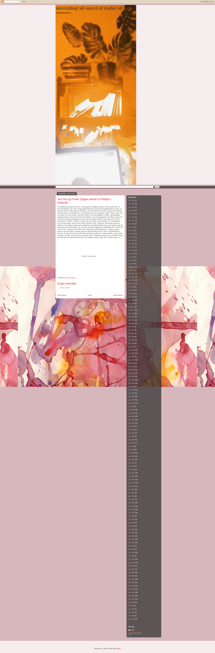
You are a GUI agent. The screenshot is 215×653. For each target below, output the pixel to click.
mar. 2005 (131, 579)
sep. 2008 (131, 440)
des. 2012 (131, 273)
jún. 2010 (131, 370)
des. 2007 (131, 469)
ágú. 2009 (131, 403)
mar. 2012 (131, 300)
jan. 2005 (131, 586)
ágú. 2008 (131, 443)
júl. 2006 (131, 526)
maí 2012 (131, 293)
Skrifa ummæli (65, 288)
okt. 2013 (131, 250)
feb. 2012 (131, 303)
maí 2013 (131, 260)
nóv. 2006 (131, 513)
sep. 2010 (131, 360)
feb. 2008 (131, 463)
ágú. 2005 (131, 562)
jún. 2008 (131, 449)
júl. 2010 (131, 366)
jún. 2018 (131, 207)
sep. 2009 (131, 400)
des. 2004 (131, 589)
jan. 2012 (131, 307)
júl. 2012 (131, 287)
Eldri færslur (118, 295)
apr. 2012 (131, 297)
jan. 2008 (131, 466)
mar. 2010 (131, 380)
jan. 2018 (131, 210)
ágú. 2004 (131, 602)
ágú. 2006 (131, 522)
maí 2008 (131, 453)
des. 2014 (131, 234)
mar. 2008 (131, 459)
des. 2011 (131, 310)
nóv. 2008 (131, 433)
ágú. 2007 (131, 483)
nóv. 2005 (131, 552)
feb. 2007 (131, 503)
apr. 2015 (131, 227)
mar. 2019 (131, 204)
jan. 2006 (131, 546)
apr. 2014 (131, 247)
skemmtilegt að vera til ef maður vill (89, 8)
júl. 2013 (131, 257)
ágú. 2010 (131, 363)
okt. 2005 (131, 556)
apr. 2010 (131, 376)
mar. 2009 (131, 420)
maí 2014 (131, 244)
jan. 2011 (131, 346)
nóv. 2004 (131, 592)
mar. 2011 (131, 340)
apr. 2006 (131, 536)
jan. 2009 (131, 426)
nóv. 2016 (131, 217)
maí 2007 (131, 493)
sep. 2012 (131, 280)
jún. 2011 (131, 330)
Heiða (133, 630)
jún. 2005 (131, 569)
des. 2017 (131, 214)
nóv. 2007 (131, 473)
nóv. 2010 (131, 353)
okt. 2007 (131, 476)
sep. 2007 (131, 479)
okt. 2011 (131, 317)
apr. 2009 (131, 416)
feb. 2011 (131, 343)
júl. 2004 (131, 606)
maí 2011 (131, 333)
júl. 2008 (131, 446)
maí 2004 (131, 612)
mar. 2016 (131, 220)
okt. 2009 (131, 396)
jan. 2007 (131, 506)
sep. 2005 (131, 559)
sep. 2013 (131, 253)
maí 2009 (131, 413)
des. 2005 (131, 549)
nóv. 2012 (131, 277)
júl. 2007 (131, 486)
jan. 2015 (131, 230)
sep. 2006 (131, 519)
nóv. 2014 (131, 237)
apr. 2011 (131, 336)
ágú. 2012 (131, 283)
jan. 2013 (131, 270)
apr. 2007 (131, 496)
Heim (90, 295)
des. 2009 (131, 390)
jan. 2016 (131, 224)
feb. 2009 (131, 423)
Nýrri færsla (62, 295)
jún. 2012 (131, 290)
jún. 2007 (131, 489)
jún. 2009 (131, 410)
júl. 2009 (131, 406)
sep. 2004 (131, 599)
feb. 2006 (131, 542)
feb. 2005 (131, 582)
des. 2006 (131, 509)
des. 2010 (131, 350)
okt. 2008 (131, 436)
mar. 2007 (131, 499)
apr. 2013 (131, 263)
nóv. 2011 (131, 313)
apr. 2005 (131, 576)
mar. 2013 (131, 267)
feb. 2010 (131, 383)
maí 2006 (131, 532)
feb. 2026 (131, 200)
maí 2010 (131, 373)
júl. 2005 (131, 566)
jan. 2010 (131, 386)
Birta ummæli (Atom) (97, 301)
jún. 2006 (131, 529)
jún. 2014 (131, 240)
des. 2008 (131, 430)
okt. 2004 (131, 596)
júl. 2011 (131, 327)
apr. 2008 (131, 456)
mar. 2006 (131, 539)
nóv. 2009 (131, 393)
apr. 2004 (131, 616)
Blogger (118, 648)
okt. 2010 (131, 356)
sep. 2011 (131, 320)
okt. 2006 (131, 516)
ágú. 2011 (131, 323)
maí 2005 (131, 572)
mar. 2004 (131, 619)
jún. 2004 (131, 609)
